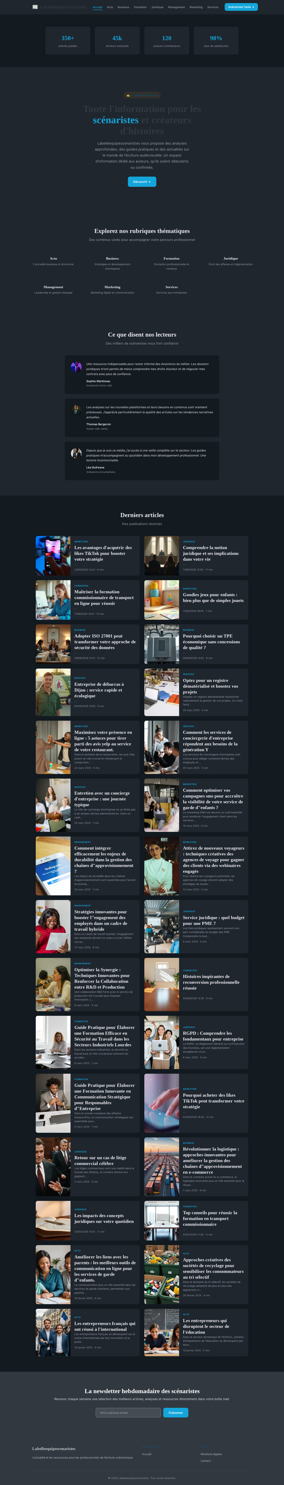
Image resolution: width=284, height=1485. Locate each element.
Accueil (97, 7)
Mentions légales (211, 1454)
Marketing (196, 7)
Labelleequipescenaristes (59, 6)
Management (176, 7)
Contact (206, 1460)
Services (213, 7)
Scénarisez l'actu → (241, 6)
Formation (140, 7)
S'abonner (176, 1413)
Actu (110, 7)
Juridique (157, 7)
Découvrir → (142, 182)
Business (123, 7)
